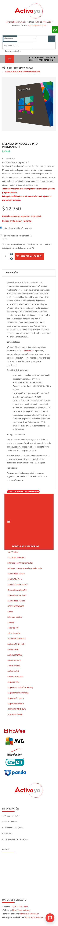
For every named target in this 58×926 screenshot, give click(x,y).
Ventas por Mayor (11, 816)
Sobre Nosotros (10, 822)
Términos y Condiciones (14, 828)
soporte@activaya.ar (37, 26)
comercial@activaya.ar (15, 22)
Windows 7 (28, 351)
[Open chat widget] (50, 917)
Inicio (9, 68)
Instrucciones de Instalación (16, 839)
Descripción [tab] (11, 272)
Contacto (8, 833)
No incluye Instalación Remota (17, 228)
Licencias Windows (23, 68)
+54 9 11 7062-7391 (43, 22)
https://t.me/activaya (21, 910)
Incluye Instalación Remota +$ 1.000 (17, 238)
